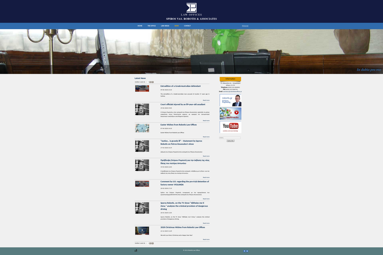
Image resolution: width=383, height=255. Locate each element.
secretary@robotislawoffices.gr (232, 91)
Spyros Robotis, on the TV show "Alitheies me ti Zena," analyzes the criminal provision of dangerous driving (184, 206)
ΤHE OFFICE (152, 26)
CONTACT (187, 26)
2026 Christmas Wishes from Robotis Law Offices (183, 227)
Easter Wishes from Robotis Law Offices (179, 125)
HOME (140, 26)
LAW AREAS (165, 26)
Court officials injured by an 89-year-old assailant (183, 104)
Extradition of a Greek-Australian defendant (181, 86)
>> (152, 82)
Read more (206, 100)
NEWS (177, 26)
